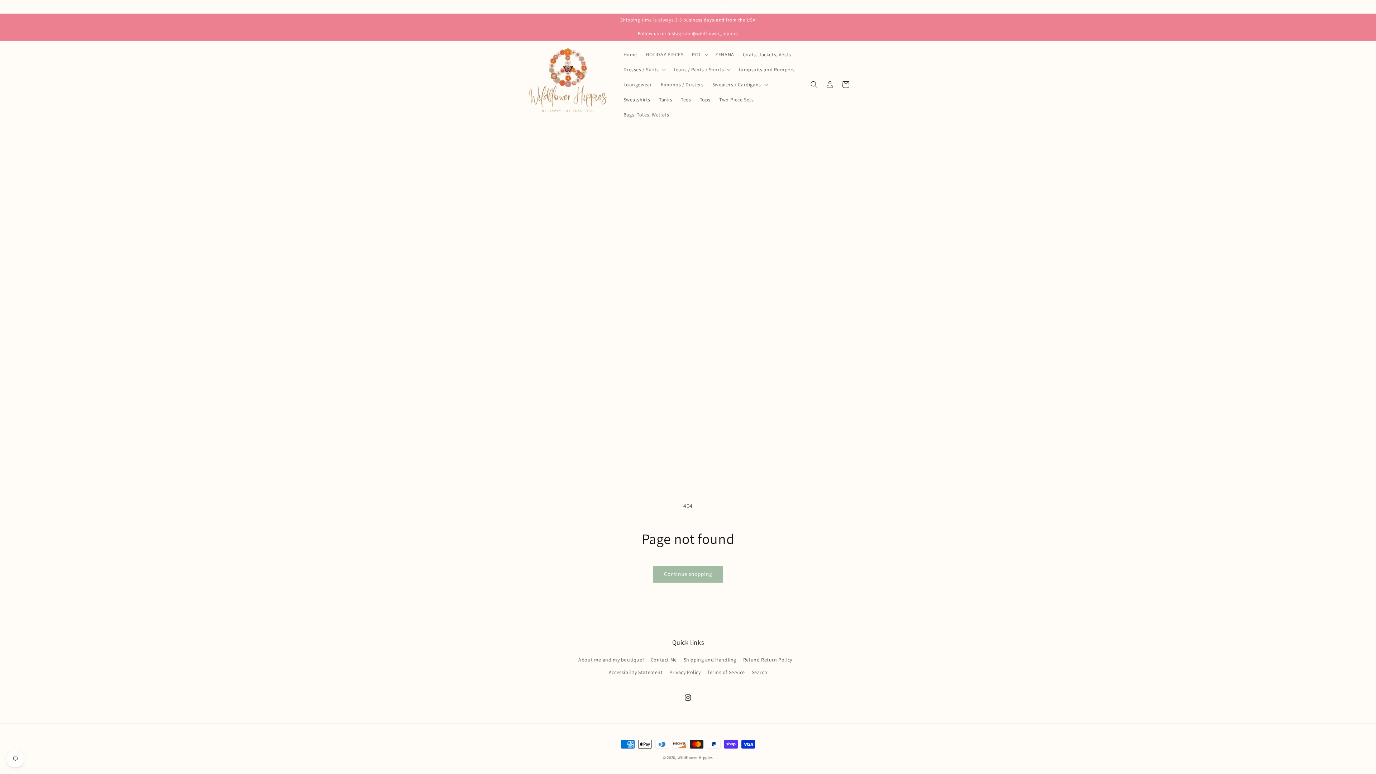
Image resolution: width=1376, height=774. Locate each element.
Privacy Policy (685, 672)
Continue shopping (688, 573)
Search (760, 672)
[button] (699, 54)
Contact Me (664, 659)
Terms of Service (726, 672)
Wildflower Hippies (695, 757)
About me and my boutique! (611, 659)
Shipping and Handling (710, 659)
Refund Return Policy (767, 659)
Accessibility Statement (636, 672)
